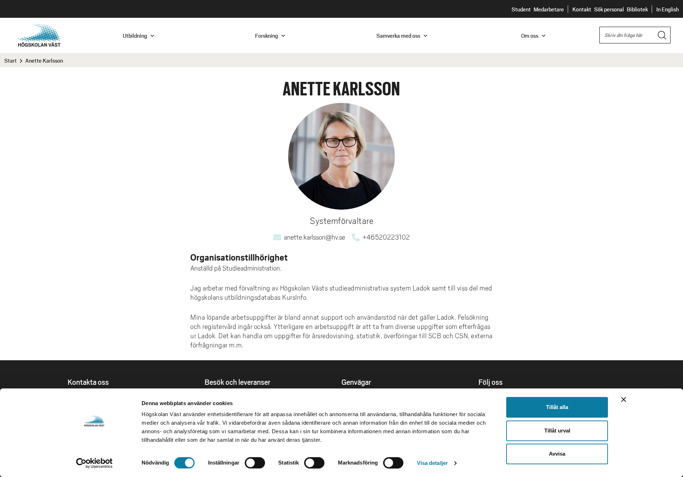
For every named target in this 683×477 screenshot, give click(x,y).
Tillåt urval (557, 431)
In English (667, 9)
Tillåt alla (557, 407)
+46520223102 (386, 237)
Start (10, 60)
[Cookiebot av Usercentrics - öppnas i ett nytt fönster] (94, 463)
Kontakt (581, 9)
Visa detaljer (432, 463)
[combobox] (635, 35)
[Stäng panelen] (623, 399)
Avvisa (557, 454)
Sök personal (609, 9)
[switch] (255, 462)
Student (521, 9)
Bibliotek (637, 9)
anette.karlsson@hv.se (314, 237)
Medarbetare (549, 9)
